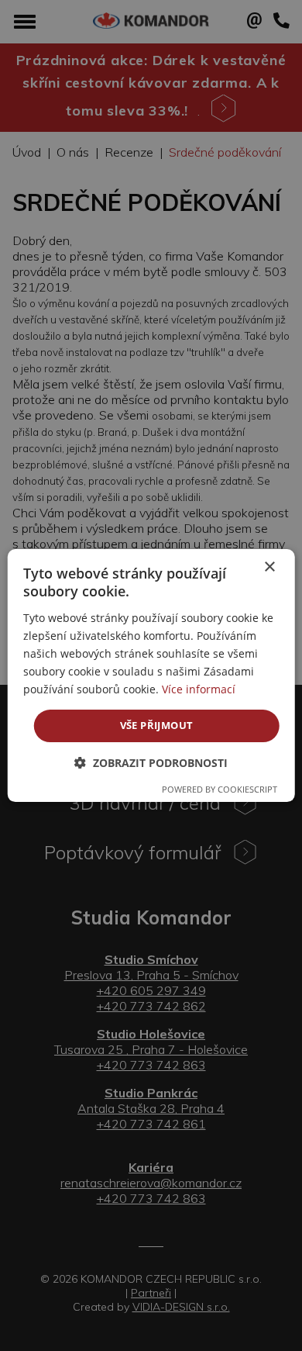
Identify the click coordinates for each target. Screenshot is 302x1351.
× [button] (269, 567)
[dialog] (151, 675)
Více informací (198, 689)
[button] (151, 763)
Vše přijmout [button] (157, 725)
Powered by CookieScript (219, 789)
